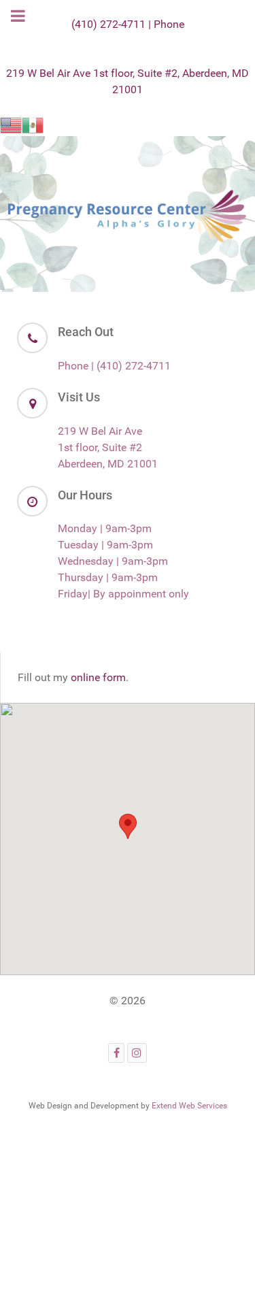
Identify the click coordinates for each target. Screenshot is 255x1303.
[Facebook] (116, 1053)
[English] (11, 124)
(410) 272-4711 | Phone (127, 24)
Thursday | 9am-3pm (108, 577)
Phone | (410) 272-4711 (114, 365)
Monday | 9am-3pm (105, 528)
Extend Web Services (189, 1105)
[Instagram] (137, 1053)
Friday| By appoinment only (123, 593)
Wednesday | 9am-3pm (113, 561)
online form (98, 677)
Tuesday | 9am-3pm (105, 544)
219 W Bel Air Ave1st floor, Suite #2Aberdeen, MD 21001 (108, 447)
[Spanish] (33, 124)
